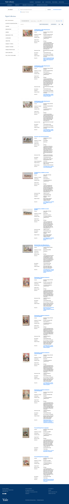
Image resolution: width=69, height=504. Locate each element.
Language (8, 38)
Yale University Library (9, 2)
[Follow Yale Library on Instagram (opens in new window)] (4, 493)
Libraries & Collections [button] (27, 5)
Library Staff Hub (51, 493)
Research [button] (9, 5)
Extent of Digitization (11, 23)
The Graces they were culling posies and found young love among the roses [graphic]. (42, 245)
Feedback (27, 493)
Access (7, 26)
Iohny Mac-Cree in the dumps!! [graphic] (41, 136)
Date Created (9, 52)
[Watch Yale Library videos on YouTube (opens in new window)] (5, 493)
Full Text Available (11, 55)
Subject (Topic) (9, 43)
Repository (8, 29)
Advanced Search (57, 9)
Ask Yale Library (28, 488)
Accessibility (51, 488)
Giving (49, 490)
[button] (49, 9)
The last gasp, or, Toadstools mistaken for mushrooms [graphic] (41, 278)
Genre (7, 32)
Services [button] (17, 5)
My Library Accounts (29, 490)
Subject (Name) (9, 46)
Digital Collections (10, 16)
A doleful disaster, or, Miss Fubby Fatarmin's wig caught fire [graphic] (42, 30)
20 (53, 24)
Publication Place (10, 49)
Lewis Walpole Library (46, 94)
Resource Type (9, 35)
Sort (44, 24)
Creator (8, 40)
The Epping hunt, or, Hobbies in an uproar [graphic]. (41, 173)
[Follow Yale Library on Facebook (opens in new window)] (2, 493)
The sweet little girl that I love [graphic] (41, 427)
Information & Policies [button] (42, 5)
